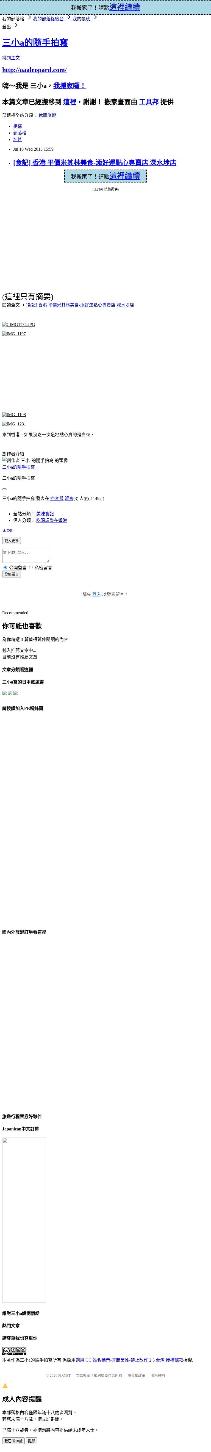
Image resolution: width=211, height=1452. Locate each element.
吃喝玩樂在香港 (51, 520)
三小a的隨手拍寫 (35, 43)
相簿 (17, 126)
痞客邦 (56, 498)
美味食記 (45, 513)
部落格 (19, 133)
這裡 (69, 102)
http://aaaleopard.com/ (34, 69)
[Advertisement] (63, 376)
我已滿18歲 (13, 1441)
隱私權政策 (136, 1375)
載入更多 (11, 541)
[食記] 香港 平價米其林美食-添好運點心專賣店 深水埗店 (94, 162)
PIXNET (64, 1375)
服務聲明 (158, 1375)
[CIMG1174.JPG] (18, 324)
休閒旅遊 (47, 115)
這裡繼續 (124, 176)
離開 (31, 1441)
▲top (7, 530)
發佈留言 (11, 574)
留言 (69, 498)
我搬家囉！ (69, 85)
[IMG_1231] (14, 424)
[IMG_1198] (14, 414)
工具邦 (149, 102)
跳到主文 (11, 58)
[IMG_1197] (14, 333)
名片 (17, 139)
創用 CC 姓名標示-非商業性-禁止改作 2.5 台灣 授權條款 (129, 1360)
